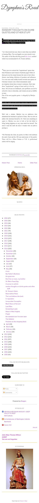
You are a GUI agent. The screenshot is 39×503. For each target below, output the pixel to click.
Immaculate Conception (13, 301)
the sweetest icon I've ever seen (16, 316)
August (8, 261)
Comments (8, 392)
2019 (6, 236)
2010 (6, 342)
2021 (6, 231)
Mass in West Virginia (13, 311)
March (8, 326)
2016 (6, 243)
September (10, 258)
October (9, 256)
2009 (6, 344)
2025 (6, 220)
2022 (6, 228)
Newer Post (6, 163)
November (9, 253)
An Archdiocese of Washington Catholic (17, 419)
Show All (35, 427)
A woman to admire (12, 284)
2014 (6, 248)
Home (20, 163)
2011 (6, 339)
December (9, 251)
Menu (19, 24)
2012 (6, 337)
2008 (6, 347)
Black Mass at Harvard (13, 304)
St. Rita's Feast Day (12, 281)
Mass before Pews (12, 294)
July (7, 264)
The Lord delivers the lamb (14, 296)
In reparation (10, 299)
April (7, 324)
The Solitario (10, 319)
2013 (6, 334)
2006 (6, 352)
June (8, 266)
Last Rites (9, 306)
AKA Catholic (8, 415)
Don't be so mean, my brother (15, 279)
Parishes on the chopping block (16, 321)
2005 (6, 354)
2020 (6, 233)
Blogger (23, 401)
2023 (6, 225)
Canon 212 (7, 425)
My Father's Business (13, 274)
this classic (28, 56)
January (9, 332)
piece (3, 43)
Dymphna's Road (19, 8)
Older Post (33, 163)
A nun (7, 271)
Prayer (8, 314)
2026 (6, 218)
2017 (6, 241)
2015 (6, 246)
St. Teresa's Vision (12, 291)
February (9, 329)
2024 (6, 223)
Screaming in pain (11, 309)
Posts (6, 389)
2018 (6, 238)
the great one (10, 276)
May (7, 269)
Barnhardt (7, 421)
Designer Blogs (23, 500)
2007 (6, 349)
